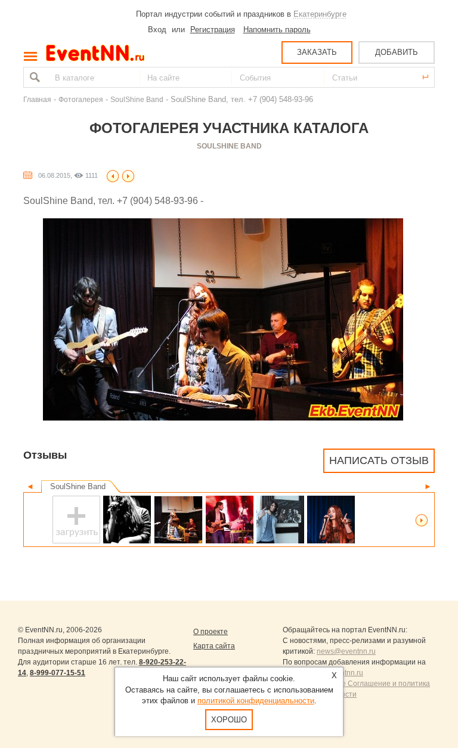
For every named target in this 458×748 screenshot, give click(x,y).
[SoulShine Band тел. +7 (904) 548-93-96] (127, 519)
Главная (37, 99)
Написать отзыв (379, 460)
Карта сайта (214, 646)
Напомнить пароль (277, 29)
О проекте (210, 632)
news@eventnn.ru (346, 651)
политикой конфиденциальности (255, 700)
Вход (157, 29)
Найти (33, 77)
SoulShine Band (136, 99)
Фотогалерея (80, 99)
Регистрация (212, 29)
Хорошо (229, 719)
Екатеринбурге (319, 14)
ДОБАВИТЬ (396, 52)
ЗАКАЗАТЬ (317, 52)
